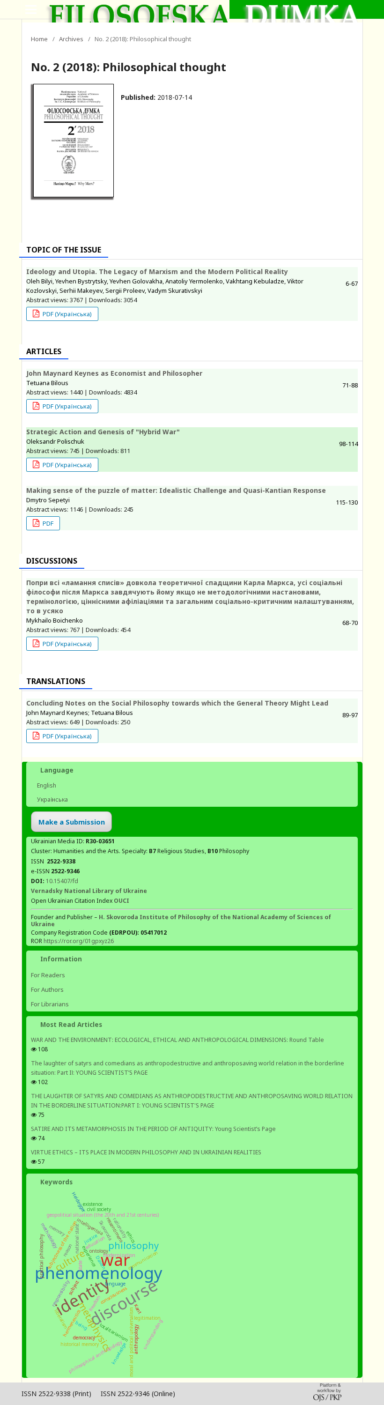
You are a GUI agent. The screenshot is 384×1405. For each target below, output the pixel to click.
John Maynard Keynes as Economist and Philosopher (114, 373)
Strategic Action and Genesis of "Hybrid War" (103, 431)
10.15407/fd (62, 881)
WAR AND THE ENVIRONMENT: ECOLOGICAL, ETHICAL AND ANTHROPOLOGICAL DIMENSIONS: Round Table (177, 1040)
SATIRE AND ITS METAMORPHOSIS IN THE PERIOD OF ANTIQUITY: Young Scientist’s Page (153, 1129)
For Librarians (50, 1004)
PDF (47, 523)
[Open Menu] (31, 9)
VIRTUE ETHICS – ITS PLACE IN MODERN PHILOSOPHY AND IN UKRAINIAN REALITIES (146, 1152)
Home (39, 39)
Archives (71, 39)
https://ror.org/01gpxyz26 (79, 941)
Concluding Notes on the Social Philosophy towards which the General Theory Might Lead (177, 703)
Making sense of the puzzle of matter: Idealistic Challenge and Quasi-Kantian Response (176, 490)
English (46, 785)
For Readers (48, 975)
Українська (52, 799)
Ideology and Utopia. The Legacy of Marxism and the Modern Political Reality (157, 271)
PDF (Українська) (66, 314)
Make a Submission (71, 821)
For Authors (47, 989)
